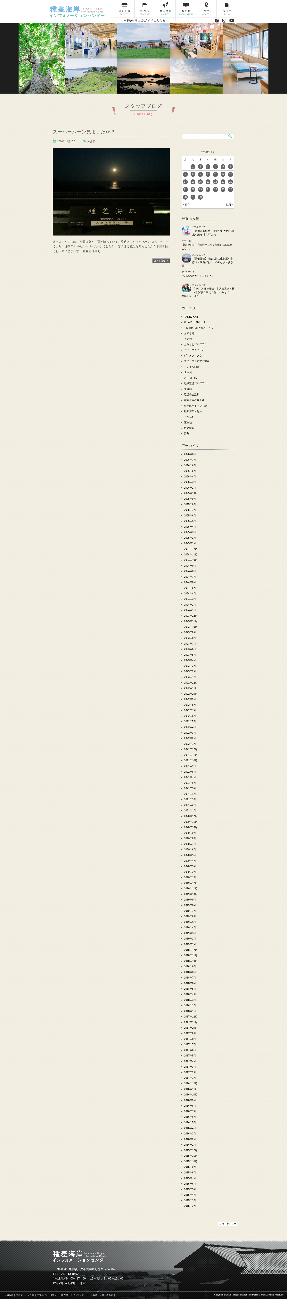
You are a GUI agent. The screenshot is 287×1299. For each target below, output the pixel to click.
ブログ (227, 9)
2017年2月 (190, 1072)
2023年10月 (190, 626)
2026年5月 (190, 470)
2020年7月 (190, 844)
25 (215, 189)
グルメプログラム (194, 355)
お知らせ (189, 333)
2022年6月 (190, 716)
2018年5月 (190, 988)
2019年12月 (190, 883)
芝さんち (189, 416)
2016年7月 (190, 1111)
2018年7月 (190, 977)
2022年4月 (190, 727)
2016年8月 (190, 1105)
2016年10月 (190, 1094)
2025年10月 (190, 493)
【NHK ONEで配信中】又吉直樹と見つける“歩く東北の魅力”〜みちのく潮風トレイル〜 (208, 292)
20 (230, 181)
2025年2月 (190, 537)
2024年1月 (190, 610)
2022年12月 (190, 682)
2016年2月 (190, 1139)
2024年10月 (190, 560)
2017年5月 (190, 1055)
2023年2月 (190, 671)
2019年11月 (190, 888)
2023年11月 (190, 621)
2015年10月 (190, 1161)
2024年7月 (190, 576)
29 (193, 197)
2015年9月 (190, 1166)
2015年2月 (190, 1205)
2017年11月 (190, 1022)
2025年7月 (190, 509)
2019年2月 (190, 938)
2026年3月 (190, 482)
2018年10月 (190, 961)
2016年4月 (190, 1128)
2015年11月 (190, 1155)
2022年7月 (190, 710)
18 (215, 181)
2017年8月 (190, 1039)
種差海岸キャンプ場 (195, 405)
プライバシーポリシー (47, 1295)
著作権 (64, 1295)
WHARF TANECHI (194, 322)
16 (200, 181)
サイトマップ (77, 1295)
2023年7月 (190, 643)
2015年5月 (190, 1189)
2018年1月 (190, 1011)
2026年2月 (190, 487)
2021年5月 (190, 788)
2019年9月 (190, 899)
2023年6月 (190, 649)
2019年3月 (190, 933)
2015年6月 (190, 1183)
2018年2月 (190, 1005)
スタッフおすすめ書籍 (196, 361)
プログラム (145, 9)
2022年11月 (190, 688)
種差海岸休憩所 (193, 411)
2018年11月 (190, 955)
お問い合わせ (106, 1295)
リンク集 (29, 1295)
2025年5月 (190, 521)
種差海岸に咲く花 (194, 400)
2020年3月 (190, 866)
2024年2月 (190, 604)
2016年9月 (190, 1100)
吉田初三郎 (190, 377)
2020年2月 (190, 871)
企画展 (188, 372)
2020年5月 (190, 855)
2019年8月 (190, 905)
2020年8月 (190, 838)
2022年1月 (190, 743)
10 (208, 174)
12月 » (229, 204)
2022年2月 (190, 738)
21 (185, 189)
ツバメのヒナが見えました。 (198, 275)
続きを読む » (161, 260)
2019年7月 (190, 910)
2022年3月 (190, 732)
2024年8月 (190, 571)
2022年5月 (190, 721)
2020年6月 (190, 849)
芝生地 (188, 422)
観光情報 (189, 428)
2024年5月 (190, 587)
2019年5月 (190, 922)
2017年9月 (190, 1033)
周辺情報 (165, 9)
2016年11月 (190, 1089)
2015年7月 (190, 1178)
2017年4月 (190, 1061)
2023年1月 (190, 677)
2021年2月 (190, 805)
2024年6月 (190, 582)
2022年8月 (190, 704)
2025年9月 (190, 498)
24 (208, 189)
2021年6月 (190, 782)
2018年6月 (190, 983)
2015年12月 (190, 1150)
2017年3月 (190, 1066)
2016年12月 (190, 1083)
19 (223, 181)
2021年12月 (190, 749)
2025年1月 (190, 543)
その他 (188, 338)
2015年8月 (190, 1172)
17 (208, 181)
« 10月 (186, 204)
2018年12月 (190, 949)
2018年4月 (190, 994)
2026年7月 (190, 459)
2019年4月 (190, 927)
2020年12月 (190, 816)
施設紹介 (124, 9)
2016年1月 (190, 1144)
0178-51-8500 (69, 1273)
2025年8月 (190, 504)
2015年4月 (190, 1194)
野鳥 (186, 433)
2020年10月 (190, 827)
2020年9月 (190, 832)
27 (230, 189)
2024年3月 (190, 599)
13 (230, 174)
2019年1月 (190, 944)
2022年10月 (190, 693)
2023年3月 (190, 665)
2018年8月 (190, 972)
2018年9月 (190, 966)
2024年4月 (190, 593)
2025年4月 (190, 526)
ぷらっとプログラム (195, 344)
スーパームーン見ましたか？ (84, 131)
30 (200, 197)
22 (193, 189)
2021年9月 (190, 766)
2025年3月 (190, 532)
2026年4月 (190, 476)
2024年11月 (190, 554)
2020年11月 (190, 821)
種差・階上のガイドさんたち (145, 20)
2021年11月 (190, 755)
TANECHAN (191, 316)
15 (193, 181)
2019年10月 (190, 894)
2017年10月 (190, 1027)
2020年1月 (190, 877)
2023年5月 (190, 654)
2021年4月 (190, 794)
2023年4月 (190, 660)
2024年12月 (190, 548)
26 (223, 189)
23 (200, 189)
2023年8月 (190, 638)
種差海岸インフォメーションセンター (80, 12)
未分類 (91, 141)
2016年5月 (190, 1122)
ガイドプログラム (194, 350)
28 (185, 197)
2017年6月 (190, 1050)
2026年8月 (190, 454)
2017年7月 (190, 1044)
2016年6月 (190, 1116)
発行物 (186, 9)
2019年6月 (190, 916)
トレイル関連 (191, 366)
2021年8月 (190, 771)
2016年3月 (190, 1133)
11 (215, 174)
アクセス (206, 9)
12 (223, 174)
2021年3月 (190, 799)
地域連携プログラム (195, 383)
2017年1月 (190, 1077)
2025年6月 (190, 515)
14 (185, 181)
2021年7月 (190, 777)
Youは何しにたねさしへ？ (199, 327)
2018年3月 (190, 1000)
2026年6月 (190, 465)
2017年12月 (190, 1016)
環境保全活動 (191, 394)
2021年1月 (190, 810)
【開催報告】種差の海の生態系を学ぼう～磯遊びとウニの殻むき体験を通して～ (207, 262)
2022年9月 (190, 699)
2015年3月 (190, 1200)
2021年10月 (190, 760)
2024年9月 (190, 565)
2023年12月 (190, 615)
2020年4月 (190, 860)
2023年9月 (190, 632)
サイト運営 (91, 1295)
